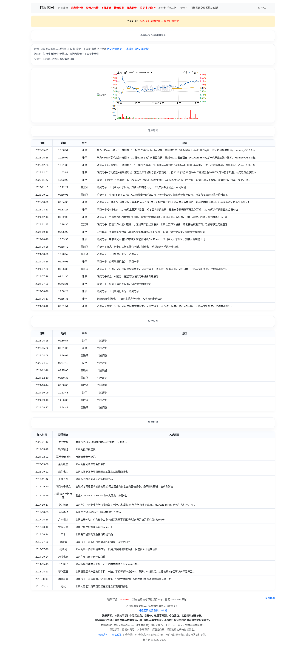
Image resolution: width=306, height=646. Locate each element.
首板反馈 (106, 7)
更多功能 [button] (148, 7)
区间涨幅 (63, 7)
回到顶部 (270, 598)
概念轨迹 (132, 7)
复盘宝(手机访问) (167, 7)
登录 (263, 7)
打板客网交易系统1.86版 (204, 7)
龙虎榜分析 (77, 7)
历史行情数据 (114, 48)
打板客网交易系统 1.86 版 (153, 610)
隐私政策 (117, 634)
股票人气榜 (92, 7)
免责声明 (103, 634)
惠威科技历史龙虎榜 (137, 48)
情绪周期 (119, 7)
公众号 (184, 7)
